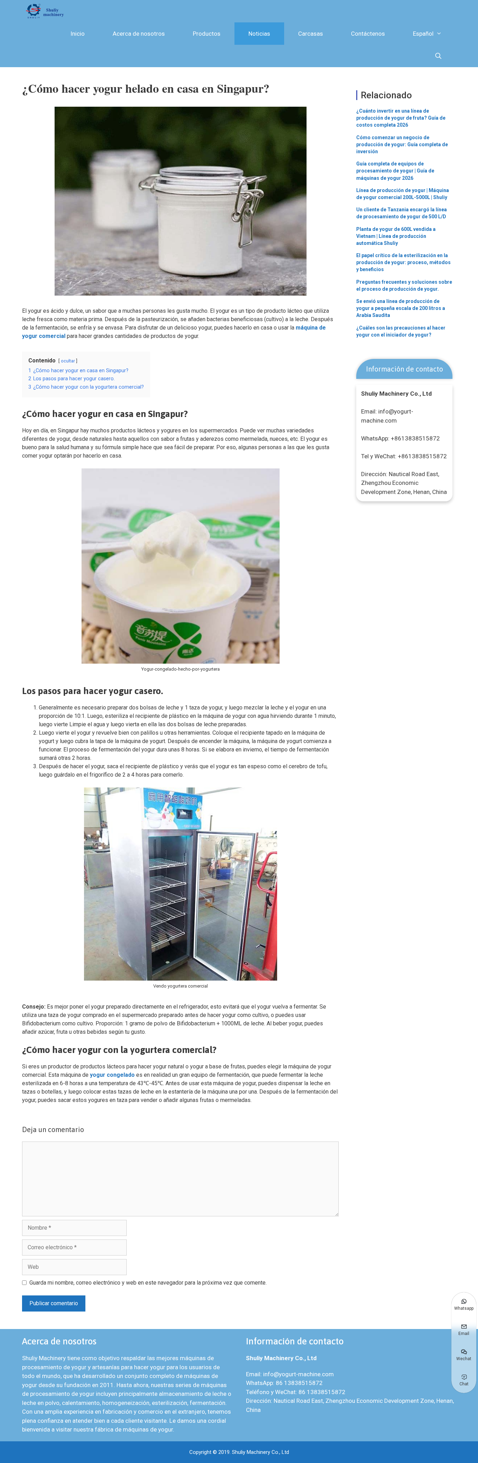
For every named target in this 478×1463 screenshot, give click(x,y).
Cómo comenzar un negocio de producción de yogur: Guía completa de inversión (402, 144)
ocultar (68, 360)
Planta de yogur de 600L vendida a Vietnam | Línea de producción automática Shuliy (396, 236)
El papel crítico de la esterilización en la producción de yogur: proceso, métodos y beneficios (403, 262)
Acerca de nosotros (139, 33)
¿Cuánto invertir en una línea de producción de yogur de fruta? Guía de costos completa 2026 (400, 118)
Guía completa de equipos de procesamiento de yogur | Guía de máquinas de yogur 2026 (395, 171)
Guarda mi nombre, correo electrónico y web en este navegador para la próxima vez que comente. (148, 1282)
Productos (206, 33)
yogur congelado (112, 1075)
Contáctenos (368, 33)
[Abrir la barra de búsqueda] (438, 56)
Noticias (259, 33)
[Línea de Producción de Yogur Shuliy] (46, 11)
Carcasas (310, 33)
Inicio (77, 33)
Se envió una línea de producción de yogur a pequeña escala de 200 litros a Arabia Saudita (400, 308)
